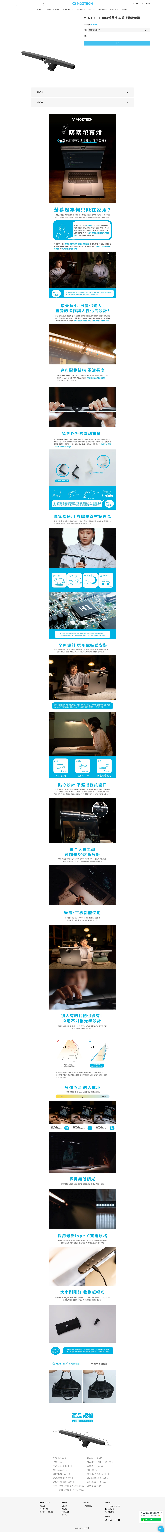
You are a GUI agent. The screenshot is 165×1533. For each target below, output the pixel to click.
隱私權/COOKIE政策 (46, 1512)
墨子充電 (79, 10)
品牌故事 (42, 1506)
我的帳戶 (125, 10)
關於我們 (113, 10)
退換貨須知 (65, 1512)
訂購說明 (64, 1509)
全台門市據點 (87, 1506)
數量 (85, 36)
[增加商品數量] (148, 36)
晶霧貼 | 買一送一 (53, 10)
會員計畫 (64, 1506)
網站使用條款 (44, 1509)
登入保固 (64, 1515)
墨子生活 (91, 10)
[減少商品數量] (90, 36)
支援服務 (101, 10)
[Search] (43, 3)
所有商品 (40, 10)
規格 (85, 30)
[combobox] (30, 3)
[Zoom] (48, 50)
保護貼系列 (67, 10)
